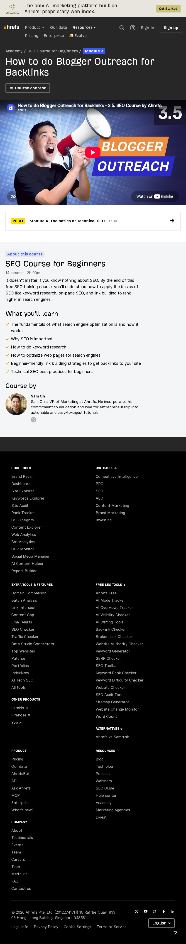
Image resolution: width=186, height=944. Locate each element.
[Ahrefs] (14, 27)
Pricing (31, 35)
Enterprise (54, 35)
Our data (58, 27)
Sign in (147, 27)
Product (32, 27)
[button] (122, 28)
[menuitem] (37, 29)
